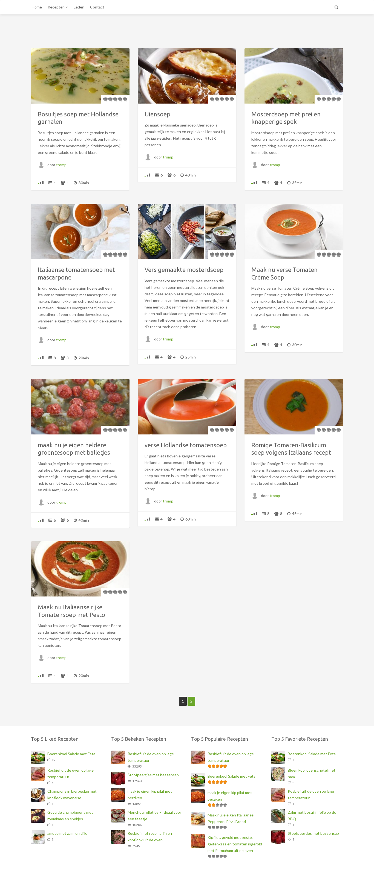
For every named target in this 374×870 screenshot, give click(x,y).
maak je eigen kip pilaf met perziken (150, 794)
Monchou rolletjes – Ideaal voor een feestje (154, 815)
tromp (61, 164)
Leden (79, 7)
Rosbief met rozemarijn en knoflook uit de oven (150, 836)
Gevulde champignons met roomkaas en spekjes (70, 815)
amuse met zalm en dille (67, 833)
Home (37, 7)
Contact (97, 7)
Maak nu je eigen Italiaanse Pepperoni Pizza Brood (231, 818)
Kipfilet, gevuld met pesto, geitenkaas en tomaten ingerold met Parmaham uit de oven (235, 844)
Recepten (56, 7)
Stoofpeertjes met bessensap (153, 774)
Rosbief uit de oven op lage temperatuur (70, 773)
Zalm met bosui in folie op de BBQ (312, 815)
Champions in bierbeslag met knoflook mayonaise (72, 794)
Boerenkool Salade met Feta (71, 753)
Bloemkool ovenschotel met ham (311, 773)
